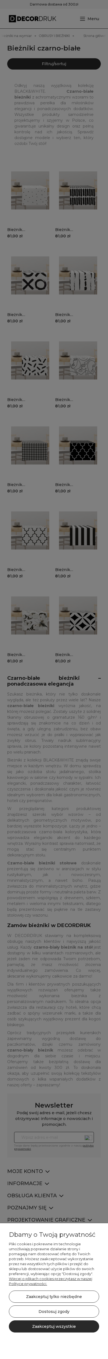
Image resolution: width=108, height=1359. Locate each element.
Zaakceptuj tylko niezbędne (54, 1296)
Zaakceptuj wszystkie (54, 1326)
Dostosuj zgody (54, 1311)
